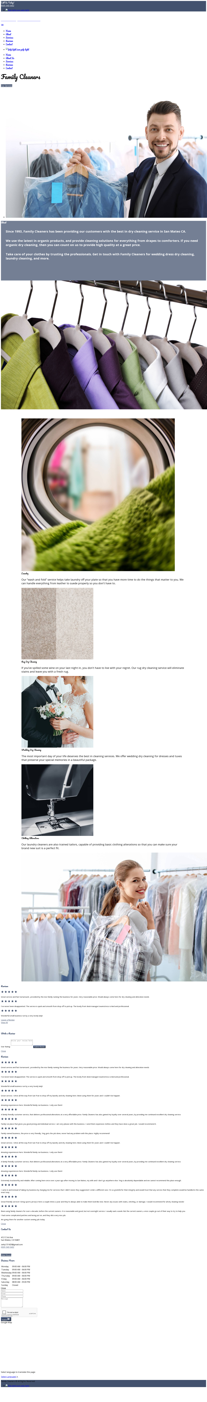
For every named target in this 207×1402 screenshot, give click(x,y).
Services (9, 37)
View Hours (6, 1255)
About (8, 34)
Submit (6, 1319)
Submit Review (39, 1047)
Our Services (6, 85)
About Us (10, 58)
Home (8, 30)
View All (4, 1022)
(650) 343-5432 (7, 5)
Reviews (9, 40)
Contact (9, 44)
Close (3, 1051)
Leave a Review (7, 1020)
